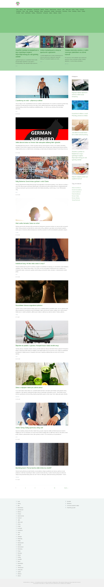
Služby (83, 11)
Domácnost (36, 9)
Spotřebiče (28, 13)
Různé (79, 11)
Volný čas (45, 13)
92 (54, 488)
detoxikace (17, 396)
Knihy (73, 9)
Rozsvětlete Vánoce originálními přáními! (29, 305)
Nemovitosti (58, 11)
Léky (23, 11)
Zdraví (59, 13)
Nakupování (47, 11)
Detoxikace (29, 9)
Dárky (21, 9)
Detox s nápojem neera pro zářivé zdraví (29, 387)
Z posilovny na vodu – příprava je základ (29, 100)
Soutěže (18, 13)
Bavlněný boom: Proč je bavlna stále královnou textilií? (33, 468)
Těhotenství (39, 13)
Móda (41, 11)
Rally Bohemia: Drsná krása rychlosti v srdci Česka (32, 181)
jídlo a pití (66, 63)
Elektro (42, 9)
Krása (77, 9)
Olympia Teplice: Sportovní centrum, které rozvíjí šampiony (79, 94)
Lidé (27, 11)
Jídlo (63, 9)
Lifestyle (31, 11)
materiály (17, 477)
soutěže (17, 232)
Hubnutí (59, 9)
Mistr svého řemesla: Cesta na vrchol (27, 223)
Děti (25, 9)
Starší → (66, 488)
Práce (69, 11)
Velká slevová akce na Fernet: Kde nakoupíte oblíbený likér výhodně (38, 142)
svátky (17, 314)
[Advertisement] (52, 22)
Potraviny (64, 11)
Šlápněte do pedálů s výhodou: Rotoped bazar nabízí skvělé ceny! (37, 345)
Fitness (47, 9)
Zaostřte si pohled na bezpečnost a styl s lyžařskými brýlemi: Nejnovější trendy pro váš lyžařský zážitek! (79, 155)
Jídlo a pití (68, 9)
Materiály (36, 11)
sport (16, 65)
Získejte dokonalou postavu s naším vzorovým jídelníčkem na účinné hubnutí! (76, 52)
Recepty (74, 11)
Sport (22, 13)
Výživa (50, 13)
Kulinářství (18, 11)
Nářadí (52, 11)
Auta (17, 9)
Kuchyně (82, 9)
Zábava (55, 13)
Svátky (33, 13)
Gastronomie (53, 9)
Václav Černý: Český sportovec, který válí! (29, 428)
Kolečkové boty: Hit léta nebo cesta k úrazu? (30, 263)
